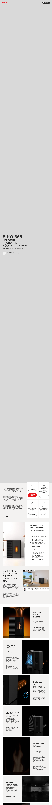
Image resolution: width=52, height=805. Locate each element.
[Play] (4, 253)
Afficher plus (7, 516)
